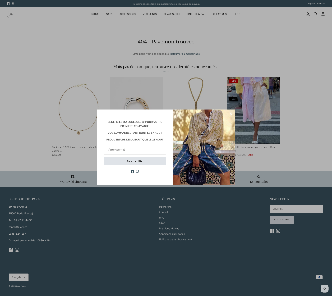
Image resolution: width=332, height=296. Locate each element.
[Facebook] (132, 171)
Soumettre (134, 160)
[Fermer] (231, 114)
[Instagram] (137, 171)
